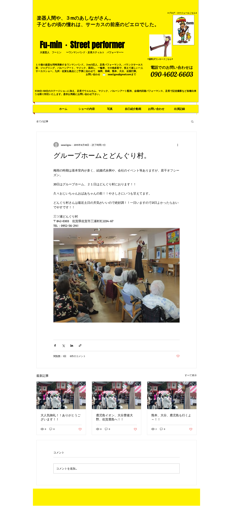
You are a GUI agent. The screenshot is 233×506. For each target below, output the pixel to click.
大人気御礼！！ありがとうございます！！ (61, 417)
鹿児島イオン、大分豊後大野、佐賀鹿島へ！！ (114, 417)
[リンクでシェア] (80, 345)
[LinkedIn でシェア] (71, 345)
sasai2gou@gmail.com (119, 74)
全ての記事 (42, 121)
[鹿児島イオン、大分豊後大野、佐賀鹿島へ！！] (116, 395)
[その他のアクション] (178, 145)
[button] (192, 121)
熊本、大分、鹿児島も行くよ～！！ (171, 417)
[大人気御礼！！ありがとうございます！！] (61, 395)
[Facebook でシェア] (55, 345)
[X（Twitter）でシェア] (63, 345)
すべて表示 (191, 375)
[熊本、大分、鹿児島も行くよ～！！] (171, 395)
